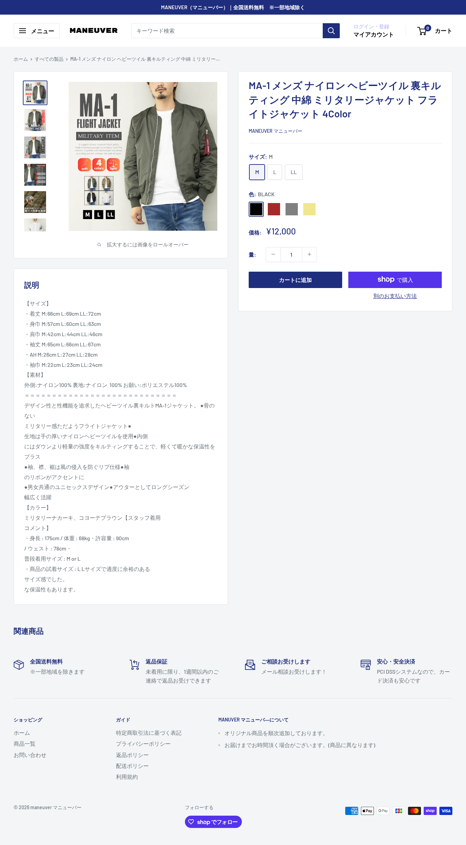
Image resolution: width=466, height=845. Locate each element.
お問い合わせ (30, 754)
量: (252, 254)
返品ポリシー (132, 754)
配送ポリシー (132, 765)
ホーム (21, 59)
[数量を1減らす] (273, 254)
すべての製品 (49, 59)
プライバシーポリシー (143, 743)
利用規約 (127, 776)
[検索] (331, 30)
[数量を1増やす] (309, 254)
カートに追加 (295, 279)
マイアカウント (373, 34)
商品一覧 (24, 743)
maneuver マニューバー (275, 130)
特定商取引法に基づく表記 (148, 732)
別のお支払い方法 (395, 295)
